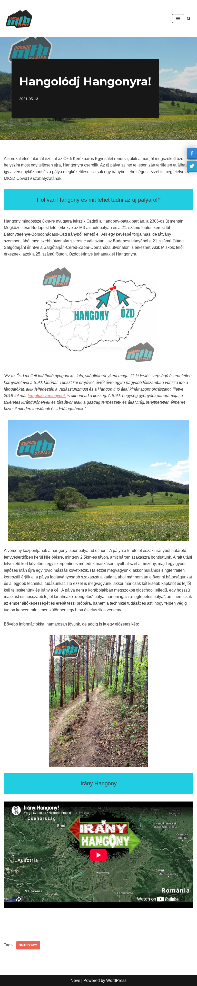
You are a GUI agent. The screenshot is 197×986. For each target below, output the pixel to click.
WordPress (116, 980)
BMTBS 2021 (28, 945)
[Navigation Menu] (178, 18)
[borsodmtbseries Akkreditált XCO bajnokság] (19, 18)
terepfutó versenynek (47, 395)
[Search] (189, 18)
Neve (75, 980)
